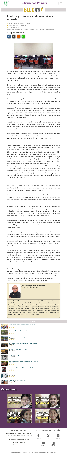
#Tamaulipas (10, 29)
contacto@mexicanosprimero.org (19, 440)
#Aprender (26, 29)
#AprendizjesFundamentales (46, 29)
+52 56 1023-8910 (19, 442)
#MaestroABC (18, 29)
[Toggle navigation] (61, 3)
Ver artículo (11, 327)
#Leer (31, 29)
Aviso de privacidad (51, 452)
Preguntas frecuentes (19, 445)
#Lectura (35, 29)
